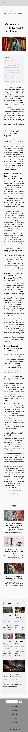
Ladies (14, 718)
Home (2, 11)
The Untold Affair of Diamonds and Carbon (12, 675)
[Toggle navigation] (4, 3)
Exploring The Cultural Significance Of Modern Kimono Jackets (14, 525)
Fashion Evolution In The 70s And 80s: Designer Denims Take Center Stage (12, 72)
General (8, 11)
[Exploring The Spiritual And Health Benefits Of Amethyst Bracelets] (20, 636)
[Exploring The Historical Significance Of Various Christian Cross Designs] (8, 609)
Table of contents (12, 58)
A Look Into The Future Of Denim (12, 81)
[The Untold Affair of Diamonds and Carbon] (14, 666)
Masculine (14, 714)
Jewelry (14, 710)
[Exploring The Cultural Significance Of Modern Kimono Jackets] (14, 515)
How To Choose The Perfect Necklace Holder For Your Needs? (14, 551)
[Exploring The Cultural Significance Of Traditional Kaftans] (14, 568)
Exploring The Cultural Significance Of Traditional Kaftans (14, 578)
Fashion (14, 706)
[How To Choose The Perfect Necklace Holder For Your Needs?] (14, 541)
